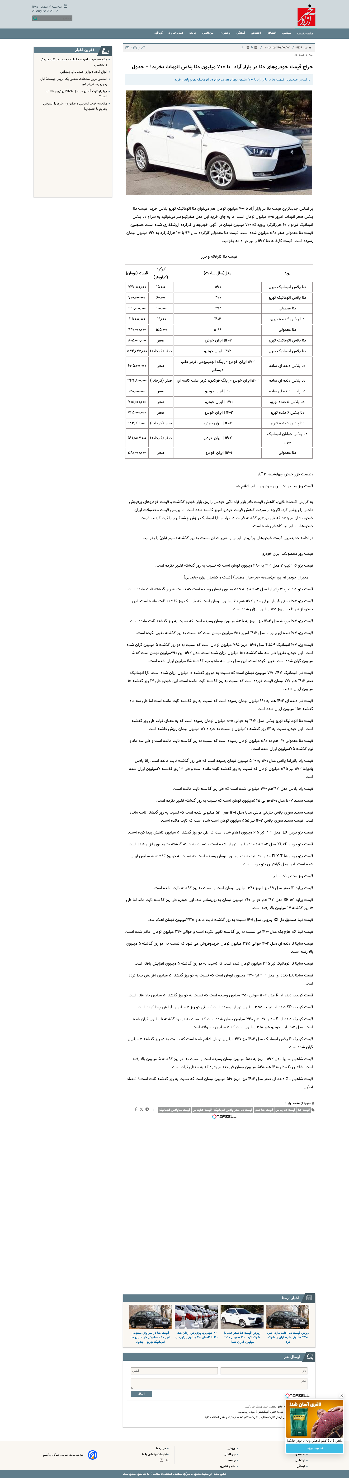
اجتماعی (256, 33)
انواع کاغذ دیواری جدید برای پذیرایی (83, 72)
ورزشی (226, 33)
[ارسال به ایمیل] (127, 49)
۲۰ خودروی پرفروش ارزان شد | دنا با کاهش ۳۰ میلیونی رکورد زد (196, 1335)
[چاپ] (134, 49)
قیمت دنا (304, 1110)
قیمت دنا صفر (264, 1110)
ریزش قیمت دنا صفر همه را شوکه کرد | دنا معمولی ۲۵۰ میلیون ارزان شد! (242, 1337)
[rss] (56, 11)
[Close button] (341, 1395)
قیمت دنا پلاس (285, 1110)
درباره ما (161, 1448)
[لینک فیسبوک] (137, 1110)
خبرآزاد (186, 1474)
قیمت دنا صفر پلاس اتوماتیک (233, 1110)
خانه (311, 55)
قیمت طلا (299, 55)
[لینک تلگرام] (148, 1110)
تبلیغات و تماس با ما (154, 1454)
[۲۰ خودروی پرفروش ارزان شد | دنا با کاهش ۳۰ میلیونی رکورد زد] (196, 1317)
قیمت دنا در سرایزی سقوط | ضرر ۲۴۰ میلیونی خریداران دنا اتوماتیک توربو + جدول (150, 1337)
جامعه (193, 33)
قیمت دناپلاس (202, 1110)
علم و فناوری (176, 33)
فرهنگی (241, 33)
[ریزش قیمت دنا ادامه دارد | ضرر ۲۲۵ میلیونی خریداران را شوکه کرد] (287, 1317)
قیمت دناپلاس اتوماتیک (174, 1110)
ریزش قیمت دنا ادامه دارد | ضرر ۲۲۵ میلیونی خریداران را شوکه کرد (288, 1337)
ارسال (141, 1394)
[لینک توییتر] (142, 1110)
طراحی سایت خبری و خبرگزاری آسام (63, 1455)
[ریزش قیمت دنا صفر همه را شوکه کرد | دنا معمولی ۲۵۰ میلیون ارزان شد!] (242, 1317)
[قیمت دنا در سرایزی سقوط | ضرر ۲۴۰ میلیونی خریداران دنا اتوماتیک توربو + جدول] (150, 1317)
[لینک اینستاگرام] (162, 1461)
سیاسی (287, 33)
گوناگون (158, 33)
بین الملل (208, 33)
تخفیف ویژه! (315, 1448)
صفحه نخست (305, 34)
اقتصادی (272, 33)
